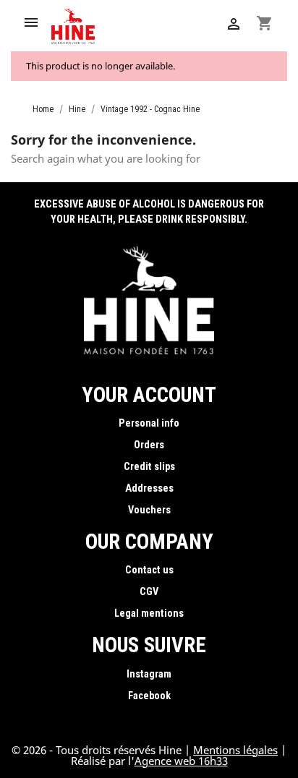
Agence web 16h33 (181, 760)
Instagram (149, 674)
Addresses (149, 488)
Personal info (149, 423)
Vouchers (149, 510)
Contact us (149, 570)
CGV (149, 592)
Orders (149, 445)
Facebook (149, 696)
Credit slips (149, 467)
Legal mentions (149, 613)
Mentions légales (235, 750)
